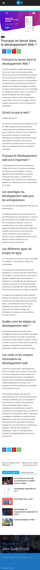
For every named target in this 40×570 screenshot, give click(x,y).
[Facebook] (4, 51)
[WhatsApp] (19, 51)
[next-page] (7, 530)
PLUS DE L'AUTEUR (27, 473)
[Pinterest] (14, 51)
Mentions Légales (7, 563)
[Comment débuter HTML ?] (7, 522)
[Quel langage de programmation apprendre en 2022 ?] (7, 512)
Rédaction (16, 563)
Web (8, 34)
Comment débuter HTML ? (25, 520)
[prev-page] (3, 530)
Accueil (3, 34)
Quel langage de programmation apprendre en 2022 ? (26, 511)
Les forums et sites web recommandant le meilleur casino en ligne (24, 480)
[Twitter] (9, 51)
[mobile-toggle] (3, 3)
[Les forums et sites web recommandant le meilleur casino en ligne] (7, 481)
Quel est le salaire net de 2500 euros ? (11, 464)
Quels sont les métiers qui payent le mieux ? (30, 464)
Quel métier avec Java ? (23, 499)
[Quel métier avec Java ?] (7, 501)
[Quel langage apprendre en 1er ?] (7, 491)
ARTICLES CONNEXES (10, 473)
